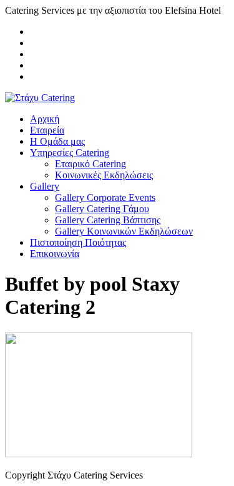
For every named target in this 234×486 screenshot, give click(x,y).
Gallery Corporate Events (105, 197)
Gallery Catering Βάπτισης (107, 220)
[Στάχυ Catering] (40, 97)
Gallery (44, 186)
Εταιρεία (47, 130)
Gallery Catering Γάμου (102, 208)
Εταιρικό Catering (90, 163)
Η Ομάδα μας (57, 141)
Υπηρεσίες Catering (69, 152)
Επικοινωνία (54, 253)
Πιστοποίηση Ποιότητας (78, 242)
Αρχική (44, 119)
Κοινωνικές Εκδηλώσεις (104, 175)
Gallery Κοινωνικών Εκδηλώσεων (124, 231)
